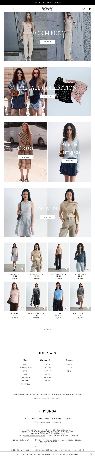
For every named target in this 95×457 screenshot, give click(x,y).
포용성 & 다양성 (25, 384)
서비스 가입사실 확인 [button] (78, 450)
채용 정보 (69, 371)
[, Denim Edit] (47, 36)
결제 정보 (47, 380)
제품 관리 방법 (26, 380)
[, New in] (47, 212)
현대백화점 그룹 (56, 422)
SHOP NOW (47, 41)
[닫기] (91, 2)
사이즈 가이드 (47, 367)
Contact (69, 360)
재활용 (25, 374)
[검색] (13, 8)
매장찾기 (69, 364)
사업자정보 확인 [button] (45, 432)
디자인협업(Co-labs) (26, 367)
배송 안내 (47, 374)
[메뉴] (5, 8)
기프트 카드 (47, 371)
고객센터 (69, 367)
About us (25, 364)
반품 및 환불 (47, 377)
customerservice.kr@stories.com (34, 435)
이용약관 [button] (36, 422)
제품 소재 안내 (26, 377)
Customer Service (47, 360)
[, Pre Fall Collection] (47, 91)
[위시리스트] (83, 8)
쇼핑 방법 (47, 364)
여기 (68, 454)
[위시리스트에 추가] (22, 269)
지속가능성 (25, 371)
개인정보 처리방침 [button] (45, 422)
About (25, 360)
